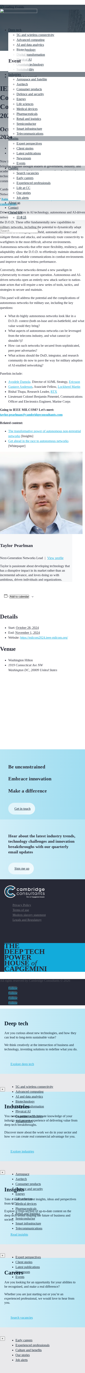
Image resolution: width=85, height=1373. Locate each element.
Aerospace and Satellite (32, 79)
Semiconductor (26, 123)
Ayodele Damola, (19, 382)
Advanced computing (31, 40)
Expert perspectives (29, 143)
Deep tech (14, 30)
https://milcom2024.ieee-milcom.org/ (44, 637)
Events (21, 163)
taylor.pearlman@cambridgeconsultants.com (31, 414)
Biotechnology (26, 49)
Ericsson (74, 382)
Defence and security (30, 94)
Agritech (22, 84)
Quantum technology (30, 64)
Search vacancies (28, 173)
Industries (14, 74)
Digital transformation (31, 54)
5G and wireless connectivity (35, 35)
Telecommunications (30, 133)
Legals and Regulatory (27, 919)
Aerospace (22, 1174)
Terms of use (21, 910)
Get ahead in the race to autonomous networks (38, 441)
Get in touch (22, 808)
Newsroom (24, 158)
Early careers (25, 178)
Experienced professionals (34, 183)
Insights (13, 138)
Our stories (24, 193)
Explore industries (22, 1151)
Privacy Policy (22, 905)
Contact (13, 207)
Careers (13, 168)
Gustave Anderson (20, 386)
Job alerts (23, 197)
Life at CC (23, 188)
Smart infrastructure (29, 128)
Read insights (19, 1234)
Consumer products (29, 89)
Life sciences (25, 104)
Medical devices (27, 109)
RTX (54, 391)
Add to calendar (19, 596)
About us (14, 202)
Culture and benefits (28, 1350)
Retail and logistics (29, 118)
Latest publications (29, 153)
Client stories (25, 148)
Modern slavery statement (29, 914)
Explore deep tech (22, 1064)
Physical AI (23, 1111)
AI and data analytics (30, 44)
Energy (21, 99)
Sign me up (21, 868)
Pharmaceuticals (27, 114)
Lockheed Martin (69, 386)
